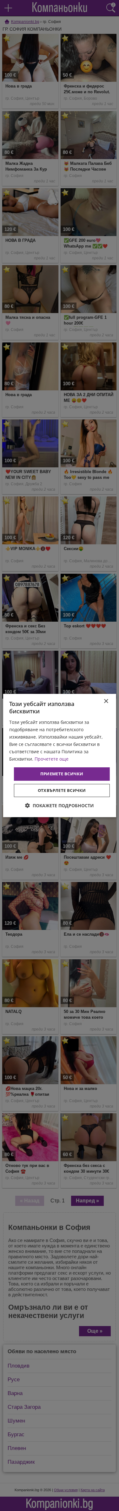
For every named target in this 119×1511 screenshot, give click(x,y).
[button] (59, 805)
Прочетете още (52, 759)
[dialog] (59, 755)
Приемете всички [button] (61, 774)
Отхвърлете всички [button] (62, 790)
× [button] (105, 701)
